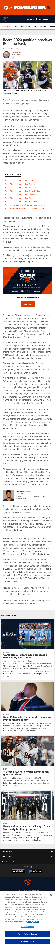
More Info (27, 304)
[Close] (51, 895)
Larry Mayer (16, 52)
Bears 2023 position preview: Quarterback (22, 180)
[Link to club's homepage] (5, 18)
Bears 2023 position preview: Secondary (21, 198)
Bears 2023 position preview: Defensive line (22, 194)
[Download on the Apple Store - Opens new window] (18, 871)
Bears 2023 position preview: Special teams (22, 201)
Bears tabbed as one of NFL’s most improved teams (25, 205)
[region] (27, 918)
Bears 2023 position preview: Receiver (20, 184)
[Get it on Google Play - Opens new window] (36, 872)
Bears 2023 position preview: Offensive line (22, 191)
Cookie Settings (27, 927)
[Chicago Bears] (27, 883)
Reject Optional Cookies (27, 934)
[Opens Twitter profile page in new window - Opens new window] (13, 57)
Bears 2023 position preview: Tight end (20, 187)
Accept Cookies (27, 941)
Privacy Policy (33, 922)
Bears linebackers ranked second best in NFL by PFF (26, 208)
